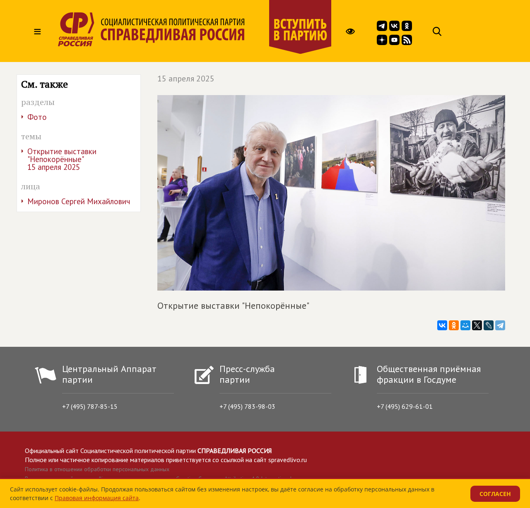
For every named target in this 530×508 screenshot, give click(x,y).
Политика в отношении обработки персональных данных (97, 469)
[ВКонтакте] (442, 325)
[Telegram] (500, 325)
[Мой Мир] (465, 325)
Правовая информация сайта (97, 498)
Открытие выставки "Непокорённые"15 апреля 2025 (61, 159)
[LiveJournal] (489, 325)
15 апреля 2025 (185, 78)
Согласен (495, 494)
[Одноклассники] (454, 325)
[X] (477, 325)
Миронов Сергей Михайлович (78, 201)
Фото (37, 117)
